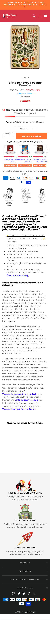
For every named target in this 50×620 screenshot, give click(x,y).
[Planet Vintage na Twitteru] (24, 593)
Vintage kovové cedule (26, 400)
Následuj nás (25, 588)
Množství (9, 133)
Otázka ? (25, 563)
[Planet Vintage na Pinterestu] (29, 593)
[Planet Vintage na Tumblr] (34, 593)
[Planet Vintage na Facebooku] (18, 593)
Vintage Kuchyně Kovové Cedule (19, 409)
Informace (25, 571)
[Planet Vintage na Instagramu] (13, 593)
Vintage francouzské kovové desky (20, 394)
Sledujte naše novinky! (25, 579)
